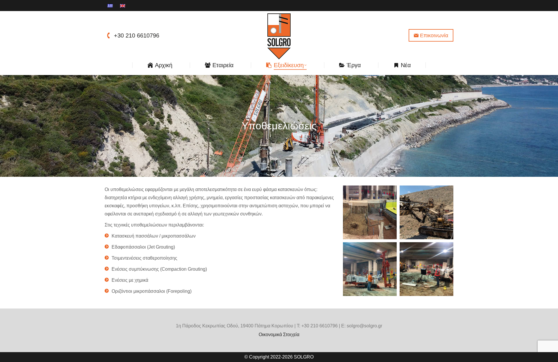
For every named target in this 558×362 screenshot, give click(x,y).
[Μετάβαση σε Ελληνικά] (111, 5)
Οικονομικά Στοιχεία (279, 334)
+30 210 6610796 (136, 35)
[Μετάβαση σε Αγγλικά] (123, 5)
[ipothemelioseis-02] (426, 212)
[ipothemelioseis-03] (370, 269)
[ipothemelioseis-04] (426, 269)
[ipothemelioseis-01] (370, 212)
